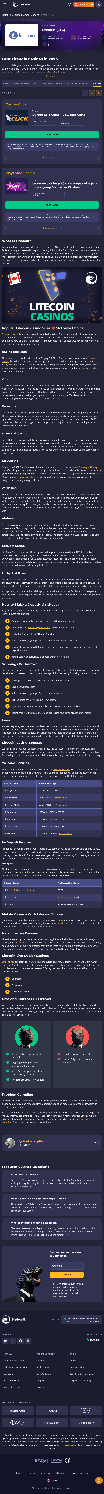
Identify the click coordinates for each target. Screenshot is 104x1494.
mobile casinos (64, 923)
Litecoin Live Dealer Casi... (77, 83)
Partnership (45, 1473)
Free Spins (8, 1374)
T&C (87, 1473)
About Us (19, 1473)
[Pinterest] (28, 1341)
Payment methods (11, 334)
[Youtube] (5, 1341)
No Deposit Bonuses (12, 1380)
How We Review (77, 1367)
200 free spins (60, 797)
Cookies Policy (60, 1473)
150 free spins (60, 805)
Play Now (52, 134)
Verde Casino (43, 1367)
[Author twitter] (95, 1143)
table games (55, 586)
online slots (84, 367)
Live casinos (8, 961)
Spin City (41, 1360)
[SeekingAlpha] (52, 1422)
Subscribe (66, 1274)
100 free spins (65, 833)
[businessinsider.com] (86, 1410)
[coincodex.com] (86, 1422)
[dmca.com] (41, 1460)
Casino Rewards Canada (14, 1360)
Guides (73, 1360)
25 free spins (64, 897)
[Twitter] (13, 1341)
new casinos (20, 942)
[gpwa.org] (56, 1460)
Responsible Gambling (80, 1380)
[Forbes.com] (52, 1410)
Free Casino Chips (11, 1387)
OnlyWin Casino (44, 1374)
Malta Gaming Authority (85, 467)
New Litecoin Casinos (52, 83)
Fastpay (40, 1380)
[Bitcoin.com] (18, 1410)
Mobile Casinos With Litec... (26, 83)
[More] (99, 1480)
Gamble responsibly (65, 1445)
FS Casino (41, 1387)
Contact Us (31, 1473)
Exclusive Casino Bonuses (15, 1367)
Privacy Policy (76, 1473)
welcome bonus (61, 769)
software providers (25, 476)
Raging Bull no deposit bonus (21, 890)
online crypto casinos (39, 627)
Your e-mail (58, 1265)
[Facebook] (20, 1341)
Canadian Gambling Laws (81, 1374)
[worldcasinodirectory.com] (18, 1422)
